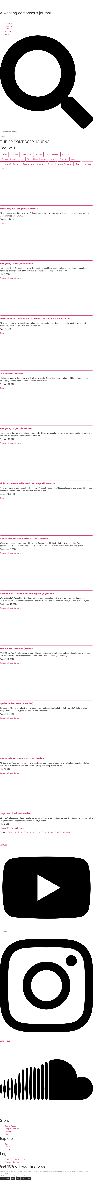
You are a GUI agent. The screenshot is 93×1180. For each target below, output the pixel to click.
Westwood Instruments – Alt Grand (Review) (22, 758)
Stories (51, 164)
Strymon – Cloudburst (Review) (15, 813)
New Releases (52, 154)
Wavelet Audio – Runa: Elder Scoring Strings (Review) (27, 593)
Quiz (77, 164)
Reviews (63, 159)
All (3, 169)
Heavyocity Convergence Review (16, 263)
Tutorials (87, 164)
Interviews (26, 154)
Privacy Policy (4, 1173)
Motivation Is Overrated (11, 373)
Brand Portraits (64, 164)
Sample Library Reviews (33, 164)
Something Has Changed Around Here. (19, 208)
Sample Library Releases (12, 159)
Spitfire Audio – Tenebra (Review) (16, 703)
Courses (65, 154)
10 (65, 832)
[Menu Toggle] (2, 19)
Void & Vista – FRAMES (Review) (16, 648)
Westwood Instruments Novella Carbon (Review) (24, 538)
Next (70, 832)
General (14, 154)
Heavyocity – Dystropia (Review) (16, 428)
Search (5, 136)
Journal (38, 154)
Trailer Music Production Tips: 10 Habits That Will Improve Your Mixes (35, 318)
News (53, 159)
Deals (4, 154)
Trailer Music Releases (36, 159)
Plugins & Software (10, 164)
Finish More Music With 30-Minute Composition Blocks (27, 483)
